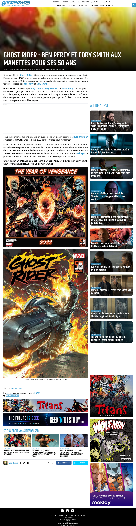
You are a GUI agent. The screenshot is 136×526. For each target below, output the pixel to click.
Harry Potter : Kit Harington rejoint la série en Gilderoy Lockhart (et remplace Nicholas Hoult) (110, 126)
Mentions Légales (68, 518)
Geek (105, 2)
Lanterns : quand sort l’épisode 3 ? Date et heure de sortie (111, 268)
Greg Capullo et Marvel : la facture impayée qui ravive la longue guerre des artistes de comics (44, 453)
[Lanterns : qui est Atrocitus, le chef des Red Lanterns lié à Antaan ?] (111, 238)
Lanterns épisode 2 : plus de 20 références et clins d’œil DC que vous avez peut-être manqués (111, 173)
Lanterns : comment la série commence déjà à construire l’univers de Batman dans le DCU (109, 220)
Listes (112, 2)
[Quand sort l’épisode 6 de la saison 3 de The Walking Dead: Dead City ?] (111, 308)
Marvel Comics (12, 396)
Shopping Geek (97, 5)
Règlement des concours (68, 525)
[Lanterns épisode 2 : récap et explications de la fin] (111, 285)
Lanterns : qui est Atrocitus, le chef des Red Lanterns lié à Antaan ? (109, 244)
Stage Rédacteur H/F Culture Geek (68, 524)
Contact (68, 522)
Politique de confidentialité (68, 519)
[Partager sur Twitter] (80, 463)
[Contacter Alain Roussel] (27, 462)
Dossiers (72, 5)
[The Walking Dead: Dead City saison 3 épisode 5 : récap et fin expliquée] (111, 332)
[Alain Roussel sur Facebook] (20, 462)
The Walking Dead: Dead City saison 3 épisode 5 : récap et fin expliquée (108, 338)
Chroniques (61, 5)
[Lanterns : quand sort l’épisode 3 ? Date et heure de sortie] (111, 261)
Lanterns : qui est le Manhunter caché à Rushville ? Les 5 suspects (110, 151)
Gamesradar (17, 388)
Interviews (84, 5)
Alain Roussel (39, 69)
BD (79, 2)
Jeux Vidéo (96, 2)
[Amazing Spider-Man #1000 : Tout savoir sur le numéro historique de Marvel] (17, 441)
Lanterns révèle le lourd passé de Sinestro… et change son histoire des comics (108, 197)
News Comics (14, 69)
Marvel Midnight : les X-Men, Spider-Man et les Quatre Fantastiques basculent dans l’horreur (71, 453)
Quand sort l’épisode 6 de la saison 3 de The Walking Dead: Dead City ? (110, 315)
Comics (56, 2)
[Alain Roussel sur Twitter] (24, 462)
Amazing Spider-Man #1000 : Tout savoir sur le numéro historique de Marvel (16, 452)
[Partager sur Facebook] (64, 463)
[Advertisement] (46, 118)
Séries (73, 2)
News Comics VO (25, 69)
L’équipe (68, 521)
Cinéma (65, 2)
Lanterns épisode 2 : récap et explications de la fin (111, 291)
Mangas (85, 2)
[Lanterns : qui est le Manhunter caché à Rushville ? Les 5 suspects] (111, 144)
